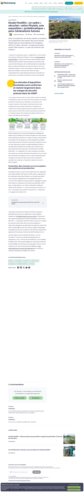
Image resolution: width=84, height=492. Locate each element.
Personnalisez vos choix (73, 489)
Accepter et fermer (74, 487)
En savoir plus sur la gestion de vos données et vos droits (19, 480)
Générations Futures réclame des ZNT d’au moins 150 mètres (25, 203)
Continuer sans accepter (74, 484)
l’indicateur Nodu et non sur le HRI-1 (26, 216)
